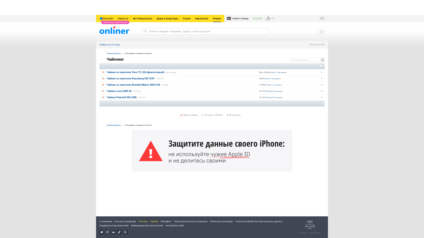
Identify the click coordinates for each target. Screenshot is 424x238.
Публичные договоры (221, 221)
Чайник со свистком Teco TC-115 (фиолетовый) (135, 72)
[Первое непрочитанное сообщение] (103, 72)
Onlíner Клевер (240, 18)
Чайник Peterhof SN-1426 (121, 97)
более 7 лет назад (273, 85)
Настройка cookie (175, 225)
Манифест (166, 221)
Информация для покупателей (147, 225)
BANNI (262, 78)
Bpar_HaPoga (171, 72)
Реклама (143, 221)
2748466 (164, 85)
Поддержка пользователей (114, 225)
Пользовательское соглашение (191, 221)
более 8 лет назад (274, 91)
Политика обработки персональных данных (259, 221)
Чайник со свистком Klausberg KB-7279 (130, 78)
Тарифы (154, 221)
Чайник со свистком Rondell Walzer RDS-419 (133, 84)
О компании (105, 221)
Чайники (115, 59)
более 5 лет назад (272, 78)
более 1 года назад (277, 72)
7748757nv (160, 79)
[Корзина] (321, 31)
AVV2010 (137, 91)
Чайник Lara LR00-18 (119, 91)
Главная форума (114, 53)
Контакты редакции (125, 221)
